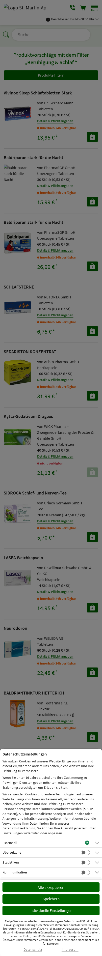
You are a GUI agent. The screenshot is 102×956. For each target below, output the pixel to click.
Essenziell (9, 842)
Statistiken (10, 862)
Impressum (70, 949)
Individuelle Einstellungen (51, 910)
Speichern (51, 898)
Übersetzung (11, 852)
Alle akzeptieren (51, 887)
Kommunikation (14, 872)
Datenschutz (33, 949)
